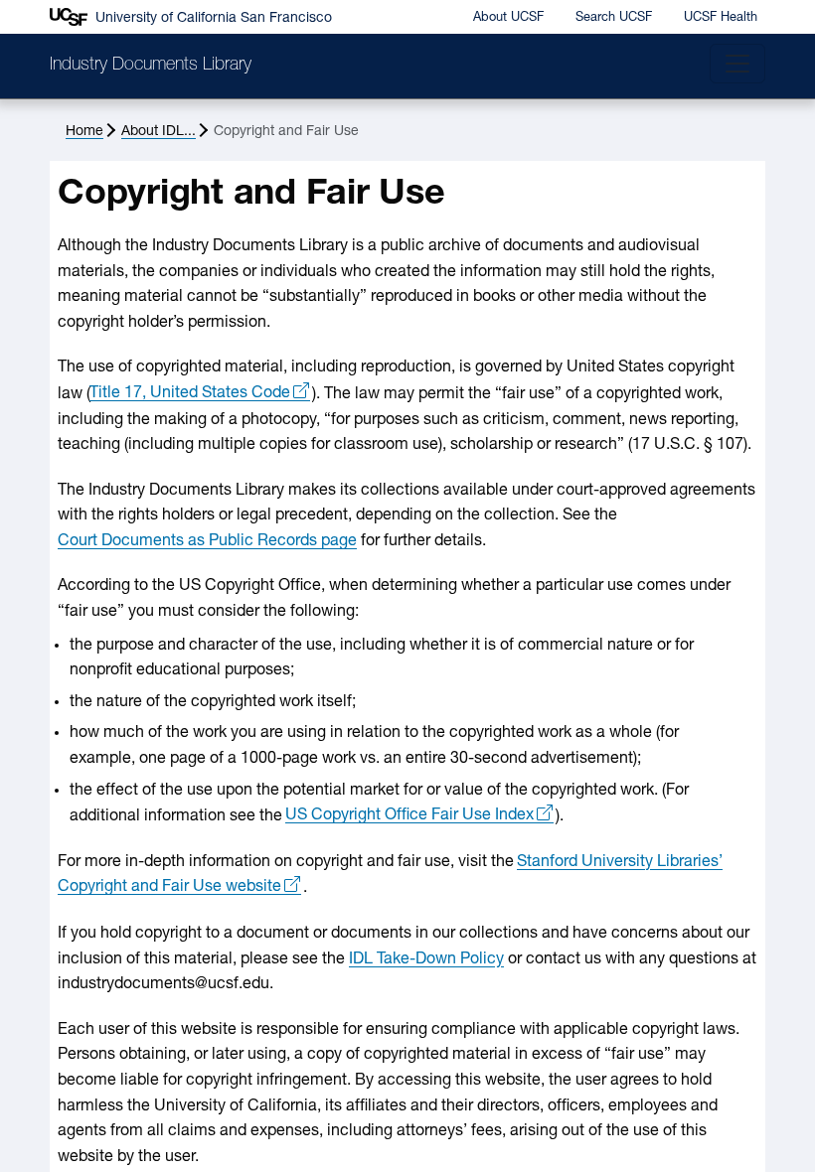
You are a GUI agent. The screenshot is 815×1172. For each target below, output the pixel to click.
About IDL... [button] (158, 131)
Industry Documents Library (150, 65)
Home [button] (84, 131)
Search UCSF (613, 17)
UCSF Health (720, 17)
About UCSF (508, 17)
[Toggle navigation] (737, 63)
